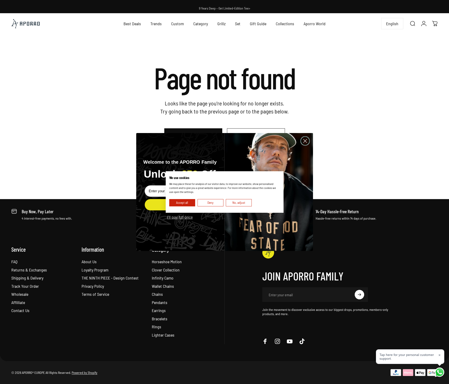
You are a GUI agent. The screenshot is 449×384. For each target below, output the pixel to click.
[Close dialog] (305, 141)
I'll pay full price (180, 217)
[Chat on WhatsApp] (439, 372)
